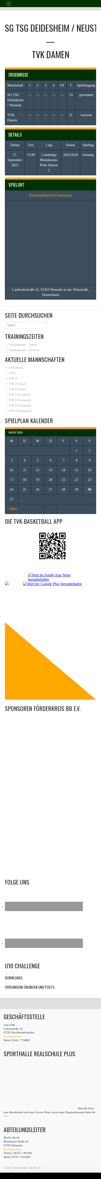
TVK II (13, 378)
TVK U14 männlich (20, 400)
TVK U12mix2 (17, 389)
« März (12, 509)
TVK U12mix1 (17, 384)
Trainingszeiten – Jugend (23, 344)
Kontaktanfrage (12, 1036)
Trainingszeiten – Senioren (24, 350)
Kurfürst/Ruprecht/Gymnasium (50, 195)
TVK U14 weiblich (19, 394)
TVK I (12, 373)
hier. (6, 1116)
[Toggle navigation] (9, 3)
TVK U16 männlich (20, 405)
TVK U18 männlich (20, 411)
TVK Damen (16, 367)
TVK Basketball (20, 1167)
